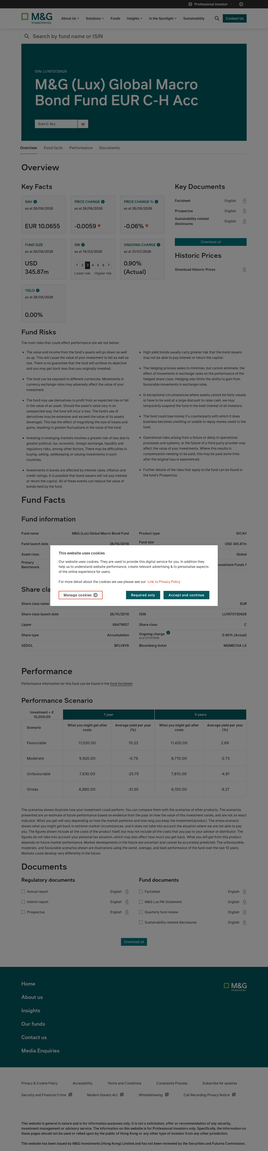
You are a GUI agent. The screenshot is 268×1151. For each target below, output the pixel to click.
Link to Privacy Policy (164, 581)
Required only (143, 595)
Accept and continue (186, 595)
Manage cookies (78, 595)
